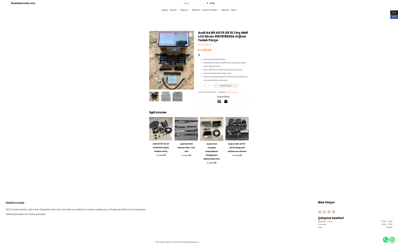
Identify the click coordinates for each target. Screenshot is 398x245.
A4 (199, 44)
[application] (177, 10)
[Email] (329, 212)
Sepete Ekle (225, 86)
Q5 (210, 44)
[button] (174, 10)
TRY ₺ (393, 13)
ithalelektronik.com (23, 3)
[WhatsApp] (324, 212)
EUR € (393, 17)
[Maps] (333, 212)
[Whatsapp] (392, 239)
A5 (202, 44)
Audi (206, 44)
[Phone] (320, 212)
